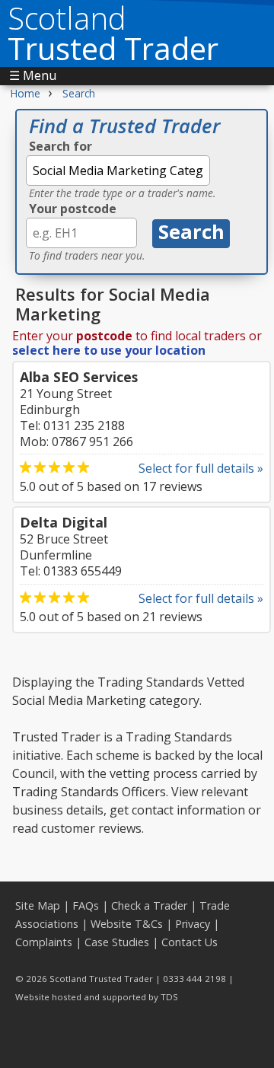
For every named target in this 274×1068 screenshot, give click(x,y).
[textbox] (118, 170)
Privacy (192, 924)
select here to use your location (109, 350)
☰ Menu (32, 75)
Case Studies (116, 942)
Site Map (37, 905)
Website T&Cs (127, 924)
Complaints (43, 942)
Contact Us (189, 942)
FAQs (85, 905)
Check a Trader (149, 905)
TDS (169, 997)
